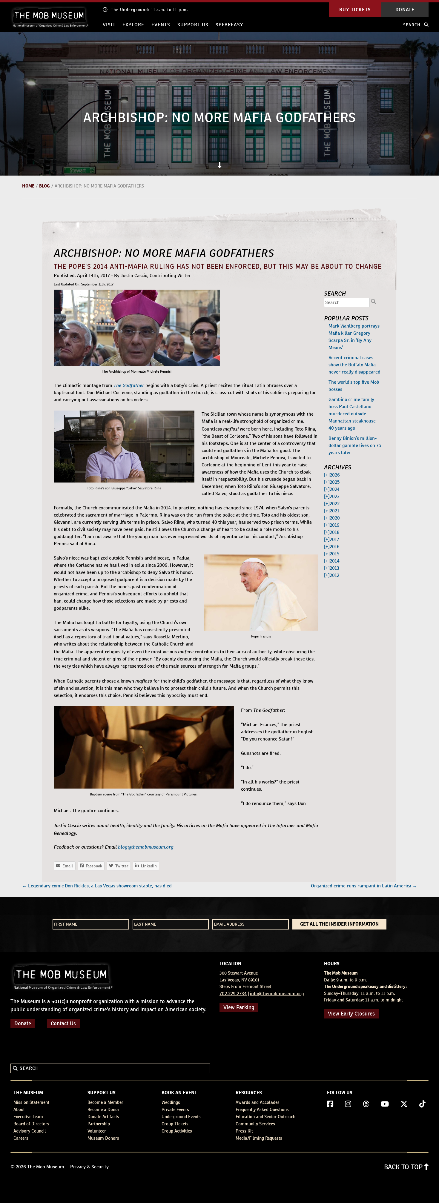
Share (146, 865)
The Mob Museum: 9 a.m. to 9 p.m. (148, 9)
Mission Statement (31, 1102)
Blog (44, 186)
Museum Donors (103, 1138)
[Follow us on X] (404, 1104)
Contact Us (63, 1023)
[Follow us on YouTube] (385, 1104)
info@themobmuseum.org (277, 993)
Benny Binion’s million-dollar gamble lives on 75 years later (355, 445)
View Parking (238, 1007)
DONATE (405, 10)
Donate (22, 1023)
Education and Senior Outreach (265, 1116)
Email (64, 865)
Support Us (192, 24)
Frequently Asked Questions (262, 1109)
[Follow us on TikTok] (422, 1104)
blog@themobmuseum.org (146, 846)
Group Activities (177, 1131)
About (19, 1109)
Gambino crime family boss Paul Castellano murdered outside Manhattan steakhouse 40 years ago (352, 413)
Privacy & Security (89, 1167)
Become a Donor (103, 1109)
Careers (20, 1138)
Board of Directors (31, 1124)
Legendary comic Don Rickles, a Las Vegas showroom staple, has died (97, 886)
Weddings (171, 1102)
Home (28, 186)
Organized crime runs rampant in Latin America (364, 886)
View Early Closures (351, 1013)
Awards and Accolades (258, 1102)
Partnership (99, 1124)
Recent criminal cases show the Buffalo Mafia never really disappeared (354, 364)
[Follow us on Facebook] (330, 1104)
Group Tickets (175, 1124)
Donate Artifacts (103, 1116)
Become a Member (105, 1102)
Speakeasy (229, 24)
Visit (109, 24)
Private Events (175, 1109)
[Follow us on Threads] (366, 1104)
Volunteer (97, 1131)
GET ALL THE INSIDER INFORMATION (339, 924)
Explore (133, 24)
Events (160, 24)
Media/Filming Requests (259, 1138)
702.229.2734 (233, 993)
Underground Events (181, 1116)
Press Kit (244, 1131)
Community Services (255, 1124)
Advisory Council (29, 1131)
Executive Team (28, 1116)
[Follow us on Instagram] (348, 1104)
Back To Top (404, 1167)
